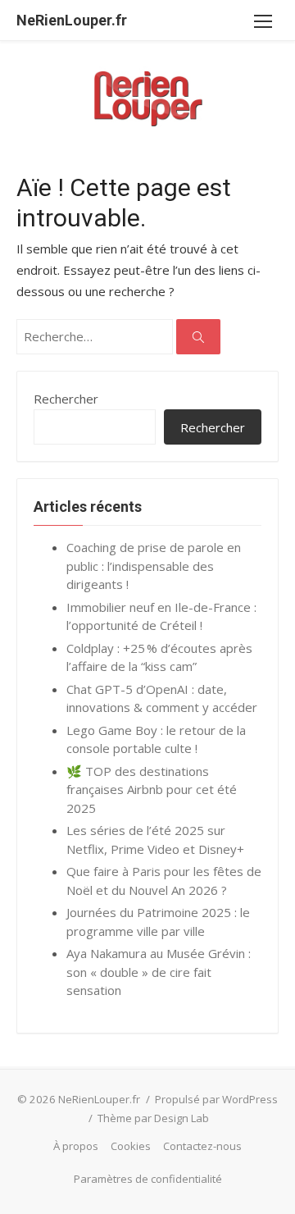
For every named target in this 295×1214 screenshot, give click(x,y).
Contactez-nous (202, 1146)
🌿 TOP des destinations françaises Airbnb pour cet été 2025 (151, 789)
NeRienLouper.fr (71, 20)
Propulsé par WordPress (216, 1099)
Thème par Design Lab (153, 1118)
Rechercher (66, 398)
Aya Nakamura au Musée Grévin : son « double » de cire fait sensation (158, 971)
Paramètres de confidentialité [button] (148, 1178)
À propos (75, 1146)
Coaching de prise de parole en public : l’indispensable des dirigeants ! (153, 565)
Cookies (131, 1146)
